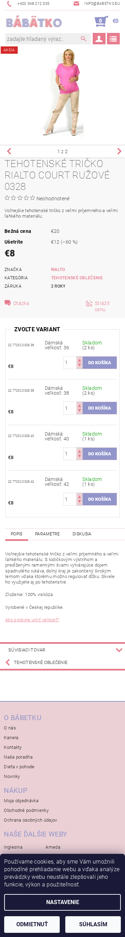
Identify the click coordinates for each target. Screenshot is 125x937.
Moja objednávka (21, 800)
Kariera (11, 737)
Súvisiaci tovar (26, 650)
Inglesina (13, 847)
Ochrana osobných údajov (30, 820)
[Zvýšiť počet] (79, 359)
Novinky (12, 776)
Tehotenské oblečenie (77, 277)
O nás (10, 727)
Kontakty (13, 747)
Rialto (58, 269)
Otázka (21, 303)
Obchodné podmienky (26, 810)
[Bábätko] (33, 21)
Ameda (52, 847)
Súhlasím (93, 924)
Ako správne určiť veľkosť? (32, 619)
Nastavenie (62, 902)
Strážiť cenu (102, 306)
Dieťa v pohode (19, 766)
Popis (17, 534)
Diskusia (82, 534)
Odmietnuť (32, 924)
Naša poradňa (18, 757)
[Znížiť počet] (79, 365)
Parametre (47, 534)
